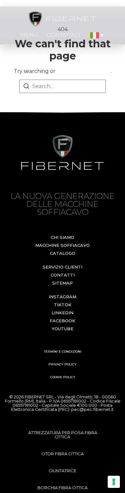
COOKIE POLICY (62, 377)
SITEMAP (62, 283)
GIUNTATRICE (62, 470)
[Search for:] (62, 86)
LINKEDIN (62, 312)
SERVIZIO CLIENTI (62, 267)
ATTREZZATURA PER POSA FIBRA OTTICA (62, 434)
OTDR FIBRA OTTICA (62, 453)
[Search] (26, 87)
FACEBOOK (62, 320)
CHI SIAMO (62, 237)
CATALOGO (62, 253)
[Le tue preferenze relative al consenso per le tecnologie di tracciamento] (114, 482)
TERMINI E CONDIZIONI (62, 351)
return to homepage (83, 71)
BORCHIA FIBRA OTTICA (63, 487)
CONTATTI (63, 275)
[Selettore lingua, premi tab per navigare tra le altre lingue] (97, 35)
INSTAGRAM (62, 296)
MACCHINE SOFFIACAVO (62, 245)
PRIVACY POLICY (62, 364)
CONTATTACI (63, 35)
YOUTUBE (62, 328)
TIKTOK (62, 304)
